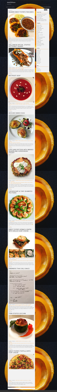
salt (19, 142)
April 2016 (38, 55)
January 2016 (38, 57)
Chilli (15, 305)
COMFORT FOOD (29, 67)
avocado (11, 142)
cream (16, 104)
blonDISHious (22, 68)
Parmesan (30, 343)
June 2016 (38, 54)
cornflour (11, 182)
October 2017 (38, 51)
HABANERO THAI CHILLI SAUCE (19, 269)
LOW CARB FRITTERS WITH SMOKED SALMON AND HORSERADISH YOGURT (21, 151)
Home (39, 7)
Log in (37, 67)
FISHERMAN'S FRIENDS (18, 180)
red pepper (23, 104)
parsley (33, 343)
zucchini (20, 183)
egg (13, 142)
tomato (26, 104)
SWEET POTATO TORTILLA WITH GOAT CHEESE (19, 352)
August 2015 (38, 63)
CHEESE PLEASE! (17, 67)
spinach (31, 260)
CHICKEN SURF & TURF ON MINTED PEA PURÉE (20, 192)
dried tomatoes (19, 343)
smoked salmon (15, 183)
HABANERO (19, 305)
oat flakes (25, 182)
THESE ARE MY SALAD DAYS (40, 44)
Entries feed (38, 68)
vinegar (10, 105)
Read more (10, 72)
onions (29, 182)
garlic (17, 104)
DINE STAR (16, 304)
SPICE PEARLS (20, 304)
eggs (16, 182)
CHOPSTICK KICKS (39, 29)
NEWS (37, 33)
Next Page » (32, 388)
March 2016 (38, 56)
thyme (11, 261)
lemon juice (15, 142)
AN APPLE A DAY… (39, 25)
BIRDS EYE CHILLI (12, 305)
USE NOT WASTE (39, 45)
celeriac (14, 104)
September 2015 (39, 62)
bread (14, 343)
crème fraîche (14, 260)
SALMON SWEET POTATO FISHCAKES (21, 12)
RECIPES (29, 220)
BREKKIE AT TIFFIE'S (18, 140)
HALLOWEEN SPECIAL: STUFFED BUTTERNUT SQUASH (19, 45)
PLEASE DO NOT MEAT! (24, 140)
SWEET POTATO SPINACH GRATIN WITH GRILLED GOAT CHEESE (20, 230)
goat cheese (21, 260)
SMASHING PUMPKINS (11, 68)
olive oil (25, 260)
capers (16, 343)
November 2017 (39, 50)
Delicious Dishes (11, 3)
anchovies (11, 343)
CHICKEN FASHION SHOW (23, 67)
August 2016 (38, 53)
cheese (11, 260)
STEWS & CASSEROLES (29, 258)
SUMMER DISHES (39, 41)
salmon (12, 183)
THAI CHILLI (28, 305)
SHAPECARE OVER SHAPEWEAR (25, 180)
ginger (18, 260)
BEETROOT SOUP (14, 76)
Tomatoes (32, 104)
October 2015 (38, 61)
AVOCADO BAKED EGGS (17, 113)
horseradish (22, 182)
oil (27, 182)
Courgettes (14, 182)
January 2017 (38, 52)
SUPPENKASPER (17, 103)
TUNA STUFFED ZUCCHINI (17, 314)
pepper (21, 104)
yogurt (18, 183)
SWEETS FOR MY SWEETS (40, 43)
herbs (20, 182)
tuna (9, 344)
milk (23, 260)
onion (19, 104)
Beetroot (11, 104)
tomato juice (29, 104)
